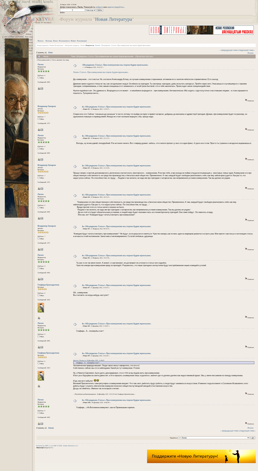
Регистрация (82, 41)
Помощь (49, 41)
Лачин (82, 45)
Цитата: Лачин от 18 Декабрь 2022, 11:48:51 (88, 360)
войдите (99, 7)
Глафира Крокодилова (48, 284)
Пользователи (64, 41)
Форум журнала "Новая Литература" (50, 45)
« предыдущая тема (228, 50)
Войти (73, 41)
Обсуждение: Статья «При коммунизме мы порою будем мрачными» (126, 45)
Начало (40, 41)
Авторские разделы (72, 45)
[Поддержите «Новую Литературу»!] (201, 462)
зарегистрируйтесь (115, 7)
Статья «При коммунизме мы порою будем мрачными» (104, 72)
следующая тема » (246, 50)
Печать (251, 53)
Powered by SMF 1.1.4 (44, 446)
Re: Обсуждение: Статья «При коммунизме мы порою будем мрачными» (116, 106)
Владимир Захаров (47, 106)
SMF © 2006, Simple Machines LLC (65, 446)
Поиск (55, 41)
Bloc (51, 448)
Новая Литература (113, 19)
